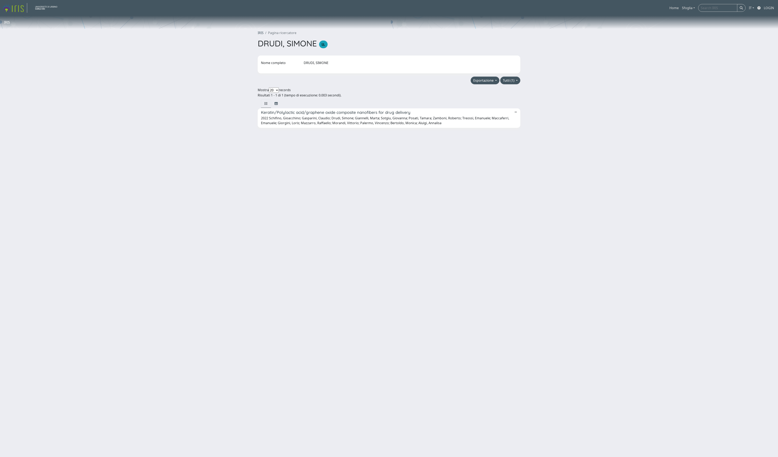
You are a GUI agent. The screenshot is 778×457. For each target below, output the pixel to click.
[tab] (266, 103)
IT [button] (750, 8)
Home (674, 8)
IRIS (261, 33)
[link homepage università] (47, 8)
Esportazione (483, 80)
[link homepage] (14, 8)
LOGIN (769, 8)
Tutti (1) (509, 80)
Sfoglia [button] (687, 8)
